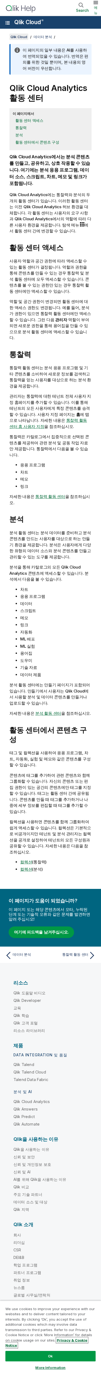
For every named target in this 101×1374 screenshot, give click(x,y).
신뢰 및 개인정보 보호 (32, 1164)
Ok (50, 1356)
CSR (17, 1250)
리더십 (19, 1242)
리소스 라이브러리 (29, 1030)
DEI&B (18, 1257)
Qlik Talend (23, 1064)
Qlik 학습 (21, 1015)
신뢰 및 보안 (24, 1157)
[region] (50, 1337)
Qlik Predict (24, 1116)
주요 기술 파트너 (27, 1194)
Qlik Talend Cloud (29, 1072)
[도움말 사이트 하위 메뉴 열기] (8, 22)
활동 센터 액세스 (29, 120)
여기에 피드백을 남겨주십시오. (41, 932)
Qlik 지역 (21, 1209)
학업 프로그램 (25, 1265)
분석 (19, 135)
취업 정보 (21, 1280)
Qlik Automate (26, 1124)
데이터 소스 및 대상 (30, 1202)
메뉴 (95, 10)
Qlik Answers (25, 1109)
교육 (17, 1008)
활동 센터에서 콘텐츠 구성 (37, 142)
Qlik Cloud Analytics (31, 1101)
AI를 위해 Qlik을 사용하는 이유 (39, 1179)
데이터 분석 (43, 37)
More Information (50, 1367)
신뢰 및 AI (21, 1172)
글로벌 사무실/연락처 (31, 1295)
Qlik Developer (27, 1000)
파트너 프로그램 (27, 1272)
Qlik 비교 (21, 1187)
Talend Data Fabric (30, 1079)
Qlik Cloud (28, 22)
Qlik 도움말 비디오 (29, 993)
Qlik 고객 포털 (25, 1023)
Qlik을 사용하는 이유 (31, 1149)
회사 (17, 1235)
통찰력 (20, 127)
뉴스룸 (19, 1287)
